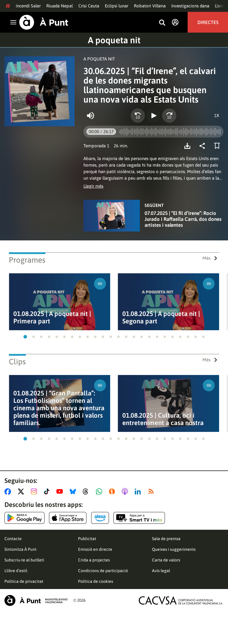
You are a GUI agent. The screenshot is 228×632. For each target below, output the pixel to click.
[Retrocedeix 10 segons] (138, 115)
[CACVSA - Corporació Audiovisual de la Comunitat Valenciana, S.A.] (181, 600)
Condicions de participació (103, 570)
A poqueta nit (114, 40)
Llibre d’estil (15, 570)
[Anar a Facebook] (8, 491)
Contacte (13, 538)
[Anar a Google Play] (24, 518)
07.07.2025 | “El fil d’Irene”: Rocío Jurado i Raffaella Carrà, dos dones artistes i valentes (183, 219)
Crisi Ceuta (88, 5)
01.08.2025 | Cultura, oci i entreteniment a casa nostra (163, 419)
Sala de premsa (166, 538)
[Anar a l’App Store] (68, 518)
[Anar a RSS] (152, 491)
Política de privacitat (23, 581)
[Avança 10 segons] (169, 115)
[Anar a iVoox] (113, 491)
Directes (207, 22)
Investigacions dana (190, 5)
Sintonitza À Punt (20, 549)
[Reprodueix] (153, 115)
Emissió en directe (95, 549)
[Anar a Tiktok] (48, 491)
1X (216, 115)
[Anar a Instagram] (35, 491)
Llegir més (93, 186)
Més (206, 258)
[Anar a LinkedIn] (139, 491)
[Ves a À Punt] (43, 22)
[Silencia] (90, 115)
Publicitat (87, 538)
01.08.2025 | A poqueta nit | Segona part (161, 317)
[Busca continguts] (162, 23)
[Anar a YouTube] (60, 491)
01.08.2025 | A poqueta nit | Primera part (52, 317)
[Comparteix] (204, 146)
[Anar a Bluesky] (74, 491)
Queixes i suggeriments (174, 549)
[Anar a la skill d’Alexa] (100, 518)
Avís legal (161, 570)
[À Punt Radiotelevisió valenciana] (35, 600)
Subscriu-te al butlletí (24, 560)
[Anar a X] (22, 491)
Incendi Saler (28, 5)
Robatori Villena (150, 5)
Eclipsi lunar (116, 5)
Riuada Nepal (59, 5)
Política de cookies (95, 581)
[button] (25, 337)
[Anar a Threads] (87, 491)
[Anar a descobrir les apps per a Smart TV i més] (139, 518)
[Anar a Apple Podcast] (126, 491)
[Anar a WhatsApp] (100, 491)
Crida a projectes (94, 560)
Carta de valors (166, 560)
